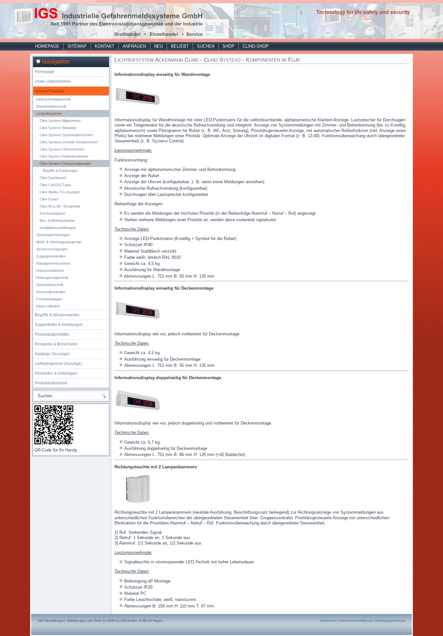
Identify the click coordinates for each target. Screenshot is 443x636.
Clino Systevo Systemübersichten (66, 135)
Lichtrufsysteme (49, 113)
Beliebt (180, 46)
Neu (158, 46)
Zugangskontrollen (51, 256)
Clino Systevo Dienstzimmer (62, 149)
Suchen (205, 46)
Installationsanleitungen (58, 228)
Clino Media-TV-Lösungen (60, 192)
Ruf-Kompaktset (52, 213)
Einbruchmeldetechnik (53, 99)
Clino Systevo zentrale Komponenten (69, 142)
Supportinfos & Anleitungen (59, 324)
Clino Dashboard (53, 178)
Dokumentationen (50, 270)
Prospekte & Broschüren (56, 344)
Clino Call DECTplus (55, 185)
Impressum (328, 620)
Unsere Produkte (50, 91)
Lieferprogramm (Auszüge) (58, 363)
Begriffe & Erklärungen (60, 171)
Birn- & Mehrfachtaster (57, 220)
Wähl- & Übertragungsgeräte (58, 242)
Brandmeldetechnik (51, 106)
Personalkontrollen (51, 292)
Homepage (47, 46)
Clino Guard (49, 199)
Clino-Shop (256, 46)
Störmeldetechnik (50, 285)
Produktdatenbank (51, 383)
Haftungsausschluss (390, 620)
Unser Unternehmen (53, 81)
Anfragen (134, 46)
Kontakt (104, 46)
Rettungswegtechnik (52, 278)
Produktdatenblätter (52, 334)
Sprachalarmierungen (53, 235)
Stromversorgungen (52, 249)
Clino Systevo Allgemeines (60, 121)
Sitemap (77, 46)
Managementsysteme (53, 263)
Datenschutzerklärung (355, 620)
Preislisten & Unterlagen (56, 373)
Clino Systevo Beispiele (58, 128)
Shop (228, 46)
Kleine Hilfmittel (48, 306)
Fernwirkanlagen (49, 299)
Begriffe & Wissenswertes (57, 315)
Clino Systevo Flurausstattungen (65, 163)
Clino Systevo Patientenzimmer (64, 156)
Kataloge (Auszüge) (52, 354)
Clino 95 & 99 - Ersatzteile (60, 206)
